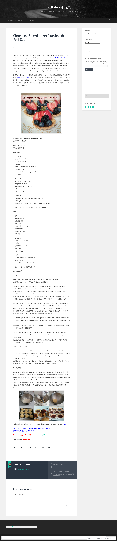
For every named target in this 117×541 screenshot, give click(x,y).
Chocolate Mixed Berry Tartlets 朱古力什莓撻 (40, 37)
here (64, 424)
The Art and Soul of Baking (61, 58)
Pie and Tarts (56, 467)
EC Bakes (87, 85)
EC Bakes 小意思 (58, 7)
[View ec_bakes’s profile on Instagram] (89, 106)
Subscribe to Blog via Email (93, 58)
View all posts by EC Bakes (24, 469)
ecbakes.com (27, 439)
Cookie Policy (26, 537)
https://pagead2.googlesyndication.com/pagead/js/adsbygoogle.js (21, 526)
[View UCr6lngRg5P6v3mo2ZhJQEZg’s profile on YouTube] (93, 106)
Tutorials (31, 20)
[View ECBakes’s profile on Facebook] (86, 106)
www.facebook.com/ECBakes (40, 435)
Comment (64, 505)
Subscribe (88, 70)
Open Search (109, 20)
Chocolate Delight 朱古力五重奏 (61, 471)
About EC (10, 20)
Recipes (20, 20)
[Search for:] (97, 96)
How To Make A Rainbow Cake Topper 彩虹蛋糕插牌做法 (63, 475)
